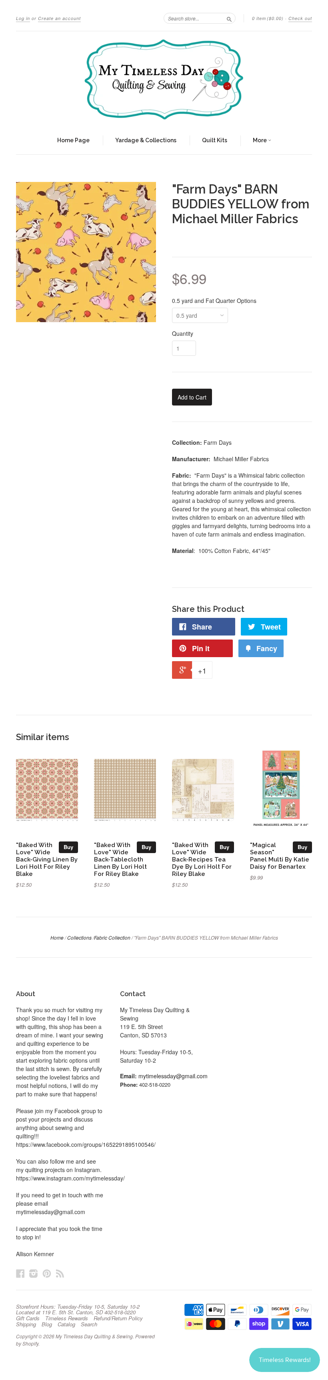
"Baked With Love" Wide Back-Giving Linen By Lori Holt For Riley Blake (47, 859)
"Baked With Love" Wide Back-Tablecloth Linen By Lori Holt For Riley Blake (120, 859)
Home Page (73, 140)
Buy (68, 847)
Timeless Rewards (66, 1318)
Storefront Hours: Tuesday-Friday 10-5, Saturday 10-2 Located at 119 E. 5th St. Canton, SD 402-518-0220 (78, 1309)
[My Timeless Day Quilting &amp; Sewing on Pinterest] (46, 1273)
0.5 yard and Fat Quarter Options (214, 300)
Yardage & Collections (145, 140)
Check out (300, 18)
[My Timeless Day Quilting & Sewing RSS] (60, 1273)
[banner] (164, 79)
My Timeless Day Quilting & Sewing (94, 1336)
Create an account (59, 18)
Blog (47, 1324)
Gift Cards (28, 1318)
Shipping (26, 1324)
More (260, 140)
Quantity (182, 333)
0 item (268, 18)
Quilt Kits (214, 140)
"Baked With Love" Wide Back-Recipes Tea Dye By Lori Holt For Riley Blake (202, 859)
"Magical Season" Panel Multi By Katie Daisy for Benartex (279, 855)
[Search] (229, 18)
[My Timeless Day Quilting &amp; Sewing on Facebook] (20, 1273)
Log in (23, 18)
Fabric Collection (112, 937)
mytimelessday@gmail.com (173, 1076)
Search (89, 1324)
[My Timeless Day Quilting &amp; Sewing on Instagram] (33, 1273)
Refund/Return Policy (118, 1318)
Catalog (66, 1324)
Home (57, 937)
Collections (79, 937)
